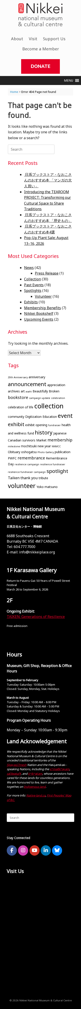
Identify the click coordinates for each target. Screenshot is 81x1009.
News (29, 267)
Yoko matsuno (47, 487)
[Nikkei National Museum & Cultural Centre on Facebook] (12, 850)
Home (14, 92)
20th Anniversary (18, 377)
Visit (33, 38)
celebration (58, 398)
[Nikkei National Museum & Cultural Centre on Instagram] (23, 850)
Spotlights (32, 290)
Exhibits (31, 302)
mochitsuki (29, 446)
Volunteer (43, 296)
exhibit (16, 424)
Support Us (54, 38)
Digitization (33, 416)
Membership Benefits (42, 307)
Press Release (46, 273)
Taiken (14, 477)
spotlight (57, 471)
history (43, 432)
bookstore (18, 397)
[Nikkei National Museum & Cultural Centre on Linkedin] (46, 850)
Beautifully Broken (46, 391)
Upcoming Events (38, 319)
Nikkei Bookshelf (38, 313)
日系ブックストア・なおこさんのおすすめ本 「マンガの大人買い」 (48, 180)
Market (41, 440)
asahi (29, 391)
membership (59, 440)
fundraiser (54, 425)
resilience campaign (27, 464)
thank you (29, 477)
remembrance (31, 458)
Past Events (34, 284)
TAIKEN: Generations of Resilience (36, 616)
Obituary (14, 452)
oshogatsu (29, 452)
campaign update (39, 398)
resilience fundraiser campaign (27, 472)
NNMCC (56, 446)
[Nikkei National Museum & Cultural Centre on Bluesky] (57, 850)
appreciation (56, 385)
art (23, 391)
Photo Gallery (46, 452)
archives (14, 391)
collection (48, 405)
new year (44, 446)
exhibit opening (36, 425)
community (16, 416)
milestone (14, 446)
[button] (68, 80)
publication (62, 452)
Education (50, 416)
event (65, 415)
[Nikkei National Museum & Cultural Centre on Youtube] (34, 850)
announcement (27, 384)
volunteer (22, 485)
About (17, 38)
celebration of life (20, 407)
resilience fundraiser (52, 464)
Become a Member (40, 48)
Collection (32, 279)
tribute (43, 478)
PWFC (12, 458)
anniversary (37, 377)
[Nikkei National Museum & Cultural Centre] (40, 14)
